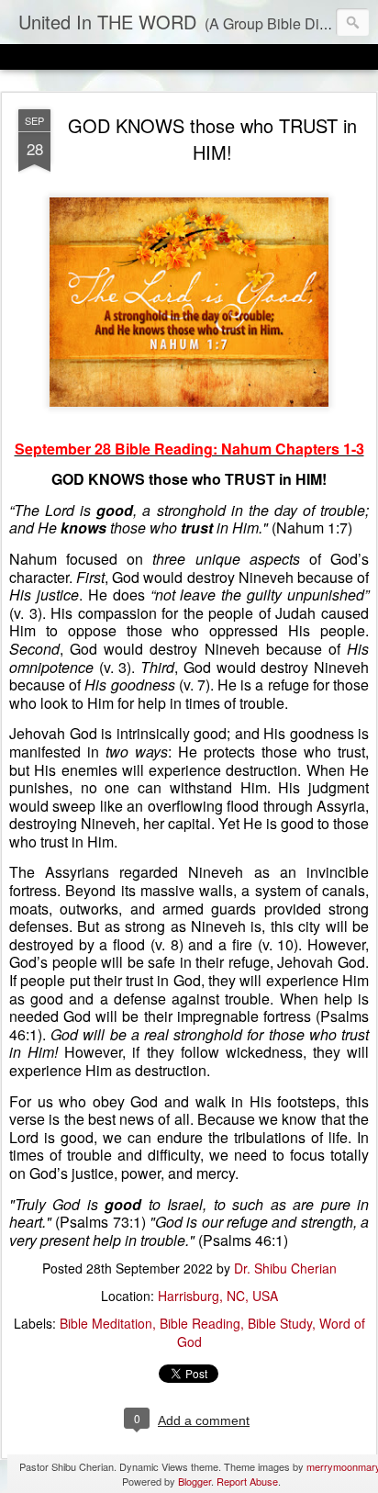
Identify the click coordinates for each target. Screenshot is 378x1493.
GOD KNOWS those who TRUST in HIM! (212, 138)
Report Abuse (247, 1481)
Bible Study (280, 1323)
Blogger (194, 1481)
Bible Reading (200, 1323)
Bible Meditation (106, 1323)
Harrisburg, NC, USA (218, 1295)
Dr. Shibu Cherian (285, 1268)
